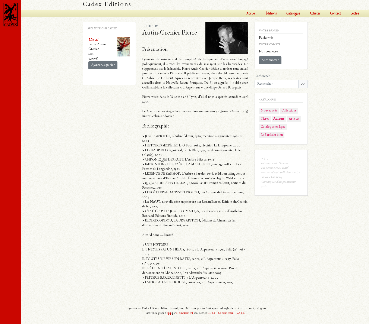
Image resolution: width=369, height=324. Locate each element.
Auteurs (278, 119)
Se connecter (270, 60)
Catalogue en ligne (273, 127)
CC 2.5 (211, 313)
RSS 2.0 (240, 313)
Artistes (294, 119)
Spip (169, 313)
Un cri (93, 40)
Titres (265, 119)
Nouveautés (269, 111)
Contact (335, 13)
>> (303, 84)
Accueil (251, 13)
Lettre (355, 13)
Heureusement (184, 313)
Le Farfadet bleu (272, 135)
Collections (288, 111)
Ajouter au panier (103, 65)
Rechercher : (263, 76)
